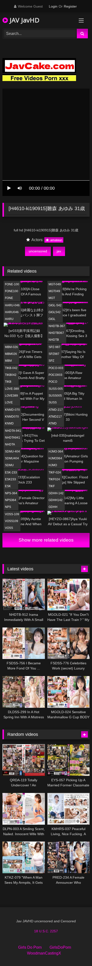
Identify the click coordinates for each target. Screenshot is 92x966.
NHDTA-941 (13, 430)
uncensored (38, 251)
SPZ (51, 360)
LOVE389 (11, 395)
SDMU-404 (12, 451)
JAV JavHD (23, 20)
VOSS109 (11, 521)
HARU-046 (12, 305)
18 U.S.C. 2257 (46, 931)
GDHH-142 (56, 493)
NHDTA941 (12, 437)
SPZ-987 (54, 347)
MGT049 (54, 291)
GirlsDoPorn (60, 947)
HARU (9, 319)
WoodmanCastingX (44, 953)
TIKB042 (10, 375)
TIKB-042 (11, 368)
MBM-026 (11, 347)
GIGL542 (55, 312)
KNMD (9, 423)
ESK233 (10, 479)
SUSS (53, 402)
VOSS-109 (12, 514)
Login (53, 6)
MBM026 (11, 354)
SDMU (9, 465)
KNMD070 (12, 416)
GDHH (53, 507)
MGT (52, 298)
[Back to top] (76, 951)
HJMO (53, 465)
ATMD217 (55, 416)
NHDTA (10, 444)
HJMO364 (55, 458)
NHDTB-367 (57, 326)
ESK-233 (11, 472)
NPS (8, 507)
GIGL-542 (55, 305)
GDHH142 (56, 500)
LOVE (9, 402)
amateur (55, 240)
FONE (9, 298)
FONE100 (11, 291)
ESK (8, 486)
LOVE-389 (12, 389)
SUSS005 (55, 395)
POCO (53, 381)
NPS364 (10, 500)
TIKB (8, 381)
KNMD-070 (12, 409)
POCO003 (55, 375)
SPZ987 (54, 354)
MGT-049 (55, 284)
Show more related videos (46, 540)
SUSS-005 (56, 389)
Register (70, 6)
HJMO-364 (56, 451)
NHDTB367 (56, 333)
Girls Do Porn (30, 947)
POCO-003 (56, 368)
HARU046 (12, 312)
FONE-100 (12, 284)
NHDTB (54, 339)
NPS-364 (11, 493)
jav (59, 251)
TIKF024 (54, 479)
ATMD (53, 423)
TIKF (52, 486)
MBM (8, 360)
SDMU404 (12, 458)
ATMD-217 (56, 409)
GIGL (52, 319)
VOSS (9, 528)
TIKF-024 (55, 472)
